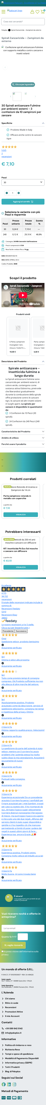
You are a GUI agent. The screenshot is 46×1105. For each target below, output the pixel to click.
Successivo (21, 631)
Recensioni (10, 1007)
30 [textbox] (5, 182)
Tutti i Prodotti (12, 1067)
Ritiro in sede (11, 1003)
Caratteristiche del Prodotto (16, 431)
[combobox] (23, 182)
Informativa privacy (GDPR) (18, 1062)
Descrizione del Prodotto (14, 361)
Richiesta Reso (12, 1049)
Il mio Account (12, 1016)
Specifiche (7, 123)
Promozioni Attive (14, 1011)
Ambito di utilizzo (10, 438)
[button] (5, 67)
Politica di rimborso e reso (18, 1045)
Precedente (8, 631)
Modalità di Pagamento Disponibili (22, 1058)
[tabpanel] (23, 393)
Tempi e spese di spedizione (19, 1054)
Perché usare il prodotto (14, 444)
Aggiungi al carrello (21, 201)
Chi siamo (10, 998)
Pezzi (4, 177)
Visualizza (21, 514)
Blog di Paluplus (12, 1071)
